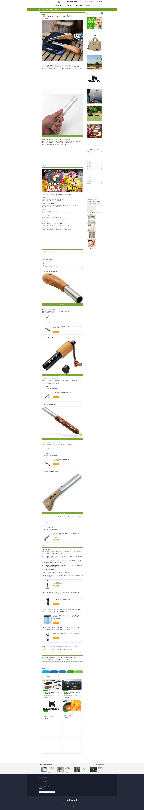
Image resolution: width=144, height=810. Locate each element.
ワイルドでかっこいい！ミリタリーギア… (84, 769)
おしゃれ (89, 203)
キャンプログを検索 (98, 1)
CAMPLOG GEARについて (59, 5)
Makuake (98, 201)
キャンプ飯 (95, 205)
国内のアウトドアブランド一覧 (45, 786)
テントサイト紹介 (89, 177)
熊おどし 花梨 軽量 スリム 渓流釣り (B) (61, 459)
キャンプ (89, 162)
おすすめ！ (94, 203)
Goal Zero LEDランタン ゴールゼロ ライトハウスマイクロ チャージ (66, 633)
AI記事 (88, 151)
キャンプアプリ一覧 (43, 783)
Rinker (57, 460)
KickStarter (89, 201)
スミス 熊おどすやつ (48, 261)
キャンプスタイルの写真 (88, 1)
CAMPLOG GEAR (71, 802)
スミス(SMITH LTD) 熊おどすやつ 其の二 (61, 392)
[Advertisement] (62, 80)
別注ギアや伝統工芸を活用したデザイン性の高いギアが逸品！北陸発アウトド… (100, 770)
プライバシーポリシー (43, 784)
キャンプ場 (89, 166)
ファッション (89, 181)
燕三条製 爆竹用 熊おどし (49, 259)
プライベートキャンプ (91, 212)
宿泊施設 (89, 183)
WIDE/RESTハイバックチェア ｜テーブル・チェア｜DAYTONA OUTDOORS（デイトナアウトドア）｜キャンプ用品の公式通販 (94, 122)
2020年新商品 (90, 199)
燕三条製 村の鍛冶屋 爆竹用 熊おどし (51, 266)
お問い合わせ (87, 5)
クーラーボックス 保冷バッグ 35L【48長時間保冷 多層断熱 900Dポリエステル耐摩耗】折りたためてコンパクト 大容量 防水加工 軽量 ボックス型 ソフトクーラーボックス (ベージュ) (94, 53)
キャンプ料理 (89, 168)
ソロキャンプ (90, 208)
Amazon (63, 304)
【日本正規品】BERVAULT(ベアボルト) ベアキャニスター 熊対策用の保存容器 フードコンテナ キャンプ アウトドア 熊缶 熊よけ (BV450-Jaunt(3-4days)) (67, 617)
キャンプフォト (70, 5)
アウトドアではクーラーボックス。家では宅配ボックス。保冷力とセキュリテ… (51, 770)
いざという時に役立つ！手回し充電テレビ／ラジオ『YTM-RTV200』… (67, 770)
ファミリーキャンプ (91, 210)
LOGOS (94, 201)
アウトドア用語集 (42, 781)
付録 (97, 212)
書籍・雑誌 (89, 185)
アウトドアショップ (90, 153)
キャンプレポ (89, 164)
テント (95, 208)
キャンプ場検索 (79, 5)
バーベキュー (89, 179)
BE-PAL (95, 199)
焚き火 (91, 214)
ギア (99, 205)
